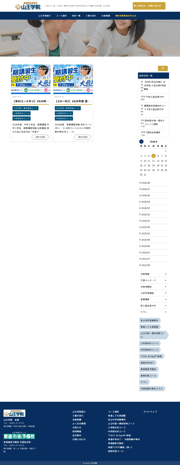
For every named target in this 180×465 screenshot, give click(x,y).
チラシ (144, 311)
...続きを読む (40, 137)
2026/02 (145, 214)
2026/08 (145, 182)
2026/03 (145, 208)
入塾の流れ (78, 415)
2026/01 (145, 220)
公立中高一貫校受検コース (25, 108)
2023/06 (145, 265)
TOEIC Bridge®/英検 (119, 435)
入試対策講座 (147, 293)
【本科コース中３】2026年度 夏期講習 (36, 101)
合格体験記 (146, 286)
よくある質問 (80, 423)
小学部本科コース (21, 113)
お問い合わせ (79, 439)
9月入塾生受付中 (155, 96)
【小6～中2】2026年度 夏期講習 (75, 101)
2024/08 (145, 239)
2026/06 (145, 195)
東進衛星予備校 (116, 443)
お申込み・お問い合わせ (149, 5)
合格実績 (145, 273)
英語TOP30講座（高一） (120, 447)
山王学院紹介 (79, 411)
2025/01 (145, 233)
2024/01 (145, 252)
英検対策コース (116, 451)
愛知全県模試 (153, 132)
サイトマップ (150, 411)
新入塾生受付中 (148, 305)
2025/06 (145, 227)
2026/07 (145, 189)
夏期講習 (44, 68)
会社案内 (81, 435)
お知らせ (81, 427)
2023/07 (145, 258)
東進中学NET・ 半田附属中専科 (124, 439)
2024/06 (145, 246)
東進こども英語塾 (117, 415)
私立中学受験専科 (117, 419)
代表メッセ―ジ (148, 280)
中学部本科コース (21, 118)
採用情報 (80, 431)
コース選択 (113, 411)
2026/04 (145, 201)
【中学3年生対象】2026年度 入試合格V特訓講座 (155, 85)
